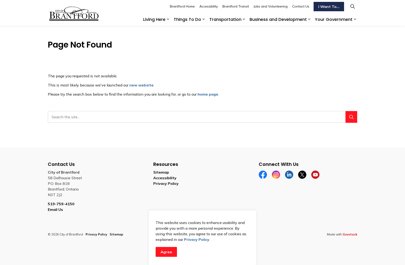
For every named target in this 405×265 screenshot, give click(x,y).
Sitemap (161, 172)
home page (208, 94)
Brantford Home (182, 6)
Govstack (350, 234)
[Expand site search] (352, 6)
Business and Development (278, 19)
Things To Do (187, 19)
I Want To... (328, 6)
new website (141, 85)
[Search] (351, 117)
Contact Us (300, 6)
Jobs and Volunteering (271, 6)
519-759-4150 (61, 204)
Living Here (154, 19)
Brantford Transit (235, 6)
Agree (166, 252)
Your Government (333, 19)
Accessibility (208, 6)
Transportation (225, 19)
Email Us (55, 209)
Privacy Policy (196, 239)
